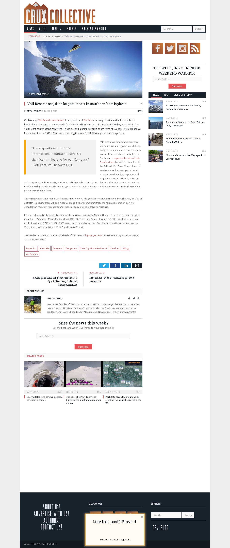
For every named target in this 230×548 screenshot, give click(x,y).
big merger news (93, 235)
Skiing (125, 248)
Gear (55, 28)
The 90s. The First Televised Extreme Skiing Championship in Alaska (83, 399)
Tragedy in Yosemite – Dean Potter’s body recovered (185, 124)
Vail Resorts (32, 253)
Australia (44, 248)
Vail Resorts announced (51, 120)
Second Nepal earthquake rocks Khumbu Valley (183, 140)
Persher (88, 120)
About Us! (52, 507)
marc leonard (34, 111)
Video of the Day (183, 94)
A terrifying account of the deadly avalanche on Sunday (183, 107)
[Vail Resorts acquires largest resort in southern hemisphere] (83, 70)
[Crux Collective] (59, 12)
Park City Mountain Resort (93, 248)
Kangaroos (71, 248)
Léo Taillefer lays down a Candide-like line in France (45, 398)
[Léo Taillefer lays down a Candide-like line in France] (44, 377)
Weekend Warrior (94, 28)
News (30, 28)
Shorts (72, 28)
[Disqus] (83, 449)
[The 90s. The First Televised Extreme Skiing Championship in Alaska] (83, 377)
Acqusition (31, 248)
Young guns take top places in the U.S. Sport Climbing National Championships (55, 281)
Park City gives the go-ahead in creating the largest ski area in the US (123, 399)
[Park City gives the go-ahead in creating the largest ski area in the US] (122, 377)
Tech (166, 94)
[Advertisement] (177, 190)
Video (43, 28)
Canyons (57, 248)
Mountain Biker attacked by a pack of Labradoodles (185, 157)
